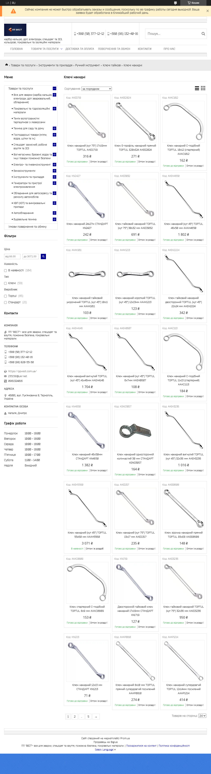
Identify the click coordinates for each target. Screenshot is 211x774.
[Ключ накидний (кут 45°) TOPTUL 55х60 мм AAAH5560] (87, 508)
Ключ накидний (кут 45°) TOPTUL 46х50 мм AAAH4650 (183, 226)
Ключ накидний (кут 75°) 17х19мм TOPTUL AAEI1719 (87, 147)
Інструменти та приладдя (55, 65)
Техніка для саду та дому (29, 128)
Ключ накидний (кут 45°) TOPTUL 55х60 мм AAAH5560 (87, 534)
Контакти (144, 48)
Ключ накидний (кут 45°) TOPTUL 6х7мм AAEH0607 (135, 378)
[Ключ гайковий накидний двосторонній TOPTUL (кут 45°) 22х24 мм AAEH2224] (183, 274)
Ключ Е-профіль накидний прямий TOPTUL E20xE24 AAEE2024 (135, 147)
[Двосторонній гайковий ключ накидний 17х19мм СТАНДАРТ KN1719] (135, 583)
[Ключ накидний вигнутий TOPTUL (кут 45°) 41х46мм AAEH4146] (87, 352)
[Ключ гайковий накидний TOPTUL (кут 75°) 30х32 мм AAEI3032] (135, 200)
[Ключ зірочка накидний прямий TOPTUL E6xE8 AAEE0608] (183, 508)
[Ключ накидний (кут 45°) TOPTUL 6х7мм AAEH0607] (135, 352)
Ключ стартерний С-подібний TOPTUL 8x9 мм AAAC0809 (87, 608)
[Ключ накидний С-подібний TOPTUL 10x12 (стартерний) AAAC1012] (183, 121)
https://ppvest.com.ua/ (22, 371)
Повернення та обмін (114, 48)
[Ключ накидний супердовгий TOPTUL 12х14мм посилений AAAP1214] (183, 661)
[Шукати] (203, 34)
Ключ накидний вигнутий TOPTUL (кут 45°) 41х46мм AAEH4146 (87, 378)
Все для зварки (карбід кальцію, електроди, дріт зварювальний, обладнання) (33, 98)
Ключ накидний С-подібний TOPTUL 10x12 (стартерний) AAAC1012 (183, 149)
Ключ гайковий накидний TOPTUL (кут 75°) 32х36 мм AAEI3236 (183, 608)
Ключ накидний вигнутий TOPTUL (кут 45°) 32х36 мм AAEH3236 (184, 456)
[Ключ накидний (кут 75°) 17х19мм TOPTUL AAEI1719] (87, 121)
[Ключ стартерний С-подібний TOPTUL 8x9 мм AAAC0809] (87, 583)
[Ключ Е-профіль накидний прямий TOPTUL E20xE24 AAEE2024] (135, 121)
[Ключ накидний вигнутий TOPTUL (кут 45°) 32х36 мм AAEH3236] (183, 430)
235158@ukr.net (17, 376)
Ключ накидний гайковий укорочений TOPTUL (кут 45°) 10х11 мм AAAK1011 (87, 302)
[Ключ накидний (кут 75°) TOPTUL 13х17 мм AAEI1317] (135, 508)
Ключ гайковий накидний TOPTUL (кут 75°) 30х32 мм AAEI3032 (135, 226)
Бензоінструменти (24, 170)
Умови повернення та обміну (27, 226)
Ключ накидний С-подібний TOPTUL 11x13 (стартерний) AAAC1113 (183, 380)
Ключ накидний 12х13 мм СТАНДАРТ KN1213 (87, 687)
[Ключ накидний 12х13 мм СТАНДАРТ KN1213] (87, 661)
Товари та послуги (45, 48)
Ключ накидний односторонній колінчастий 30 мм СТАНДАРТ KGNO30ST (135, 458)
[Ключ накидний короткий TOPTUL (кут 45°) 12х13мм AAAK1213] (135, 274)
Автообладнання (24, 212)
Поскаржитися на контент (141, 745)
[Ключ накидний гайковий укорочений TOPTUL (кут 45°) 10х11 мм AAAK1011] (87, 274)
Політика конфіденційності (174, 745)
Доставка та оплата (80, 48)
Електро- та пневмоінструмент (32, 164)
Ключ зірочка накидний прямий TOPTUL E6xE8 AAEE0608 (184, 534)
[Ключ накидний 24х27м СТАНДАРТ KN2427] (87, 200)
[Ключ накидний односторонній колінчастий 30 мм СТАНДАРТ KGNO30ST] (135, 430)
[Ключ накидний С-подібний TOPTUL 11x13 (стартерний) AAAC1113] (183, 352)
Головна (16, 48)
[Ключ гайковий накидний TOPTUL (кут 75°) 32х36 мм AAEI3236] (183, 583)
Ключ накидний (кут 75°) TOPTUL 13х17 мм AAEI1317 (135, 534)
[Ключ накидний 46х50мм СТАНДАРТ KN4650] (87, 430)
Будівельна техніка (25, 219)
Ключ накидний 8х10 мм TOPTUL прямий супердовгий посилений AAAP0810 (135, 689)
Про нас (169, 48)
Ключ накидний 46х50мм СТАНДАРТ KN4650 (87, 456)
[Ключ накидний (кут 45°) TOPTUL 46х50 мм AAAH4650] (183, 200)
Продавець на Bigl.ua (106, 742)
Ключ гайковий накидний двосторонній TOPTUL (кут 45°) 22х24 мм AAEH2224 (183, 302)
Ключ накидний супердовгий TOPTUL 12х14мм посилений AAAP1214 (183, 689)
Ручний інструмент (87, 65)
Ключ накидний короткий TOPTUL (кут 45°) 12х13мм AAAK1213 (135, 300)
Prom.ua (125, 738)
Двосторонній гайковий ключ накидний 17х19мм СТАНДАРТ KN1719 (135, 611)
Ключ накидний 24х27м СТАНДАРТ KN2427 (87, 226)
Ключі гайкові (112, 65)
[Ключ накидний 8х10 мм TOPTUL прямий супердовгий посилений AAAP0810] (135, 661)
